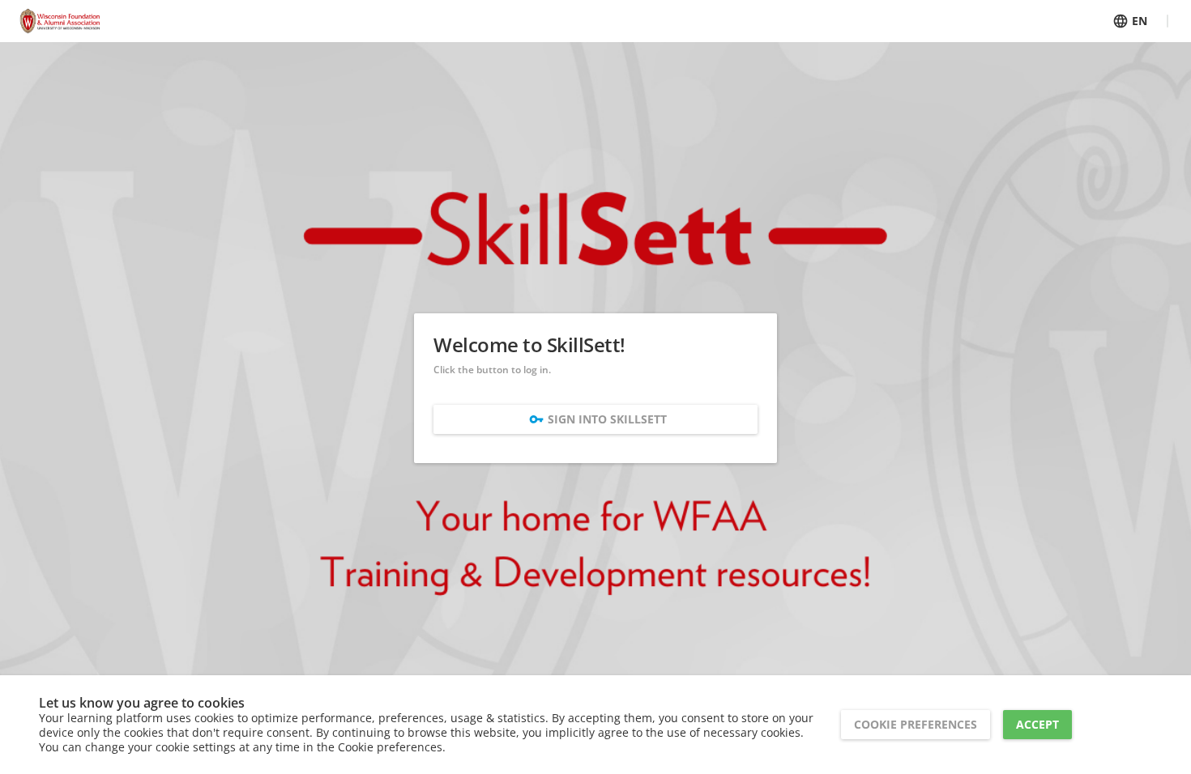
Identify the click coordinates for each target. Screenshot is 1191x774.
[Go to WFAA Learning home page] (60, 21)
